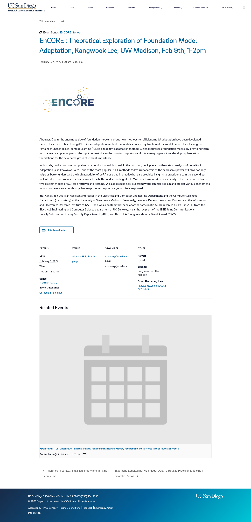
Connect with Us (200, 7)
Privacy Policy (50, 507)
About (71, 7)
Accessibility (34, 507)
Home (53, 7)
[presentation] (125, 379)
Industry (177, 7)
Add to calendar (57, 230)
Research (110, 7)
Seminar (57, 292)
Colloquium (45, 292)
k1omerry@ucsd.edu (116, 256)
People (90, 7)
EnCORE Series (48, 283)
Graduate (131, 7)
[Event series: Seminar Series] (84, 454)
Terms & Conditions (70, 507)
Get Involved (226, 7)
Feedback (87, 507)
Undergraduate (154, 7)
